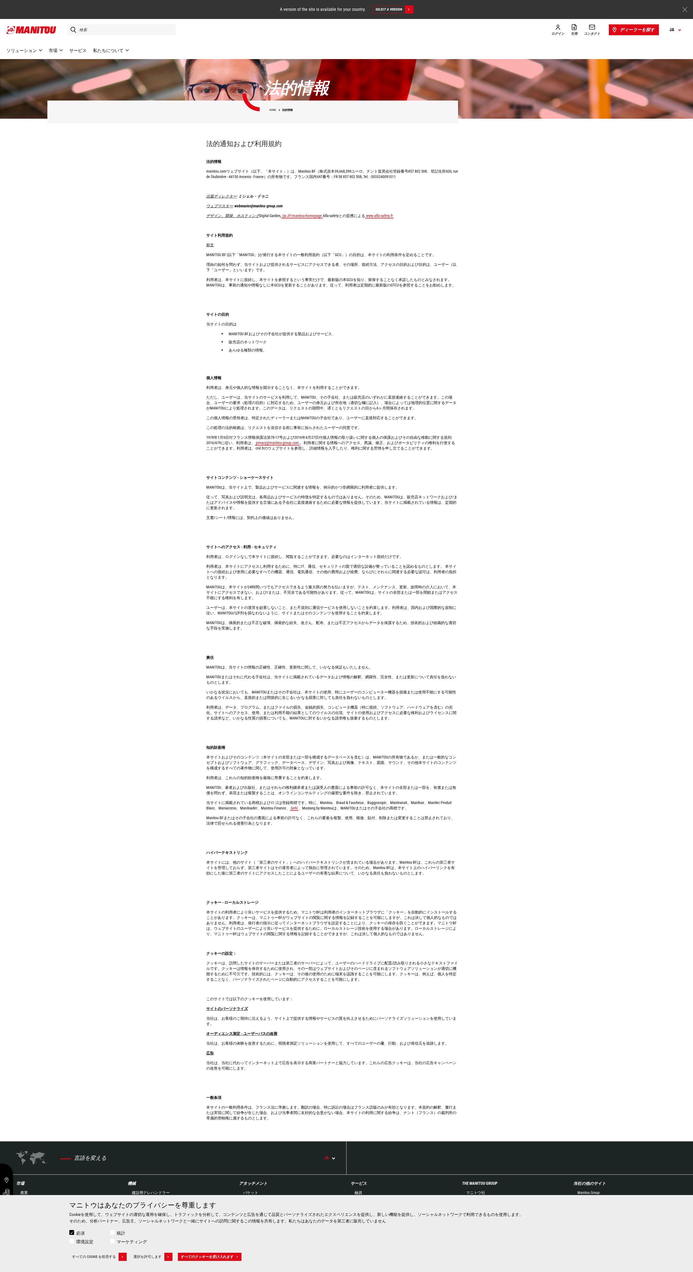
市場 (20, 1183)
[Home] (31, 29)
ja (326, 1157)
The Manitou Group (479, 1183)
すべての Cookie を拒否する (94, 1257)
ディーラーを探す (637, 29)
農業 (24, 1192)
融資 (358, 1192)
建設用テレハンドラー (151, 1192)
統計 (121, 1233)
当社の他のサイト (589, 1183)
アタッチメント (253, 1183)
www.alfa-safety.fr (379, 216)
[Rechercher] (72, 29)
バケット (250, 1192)
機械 (132, 1183)
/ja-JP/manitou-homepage (302, 216)
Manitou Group (588, 1192)
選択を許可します (147, 1257)
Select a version (388, 9)
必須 (80, 1233)
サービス (359, 1183)
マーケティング (132, 1241)
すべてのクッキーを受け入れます (207, 1257)
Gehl (294, 808)
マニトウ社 (475, 1192)
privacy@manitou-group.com (277, 443)
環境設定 (84, 1241)
